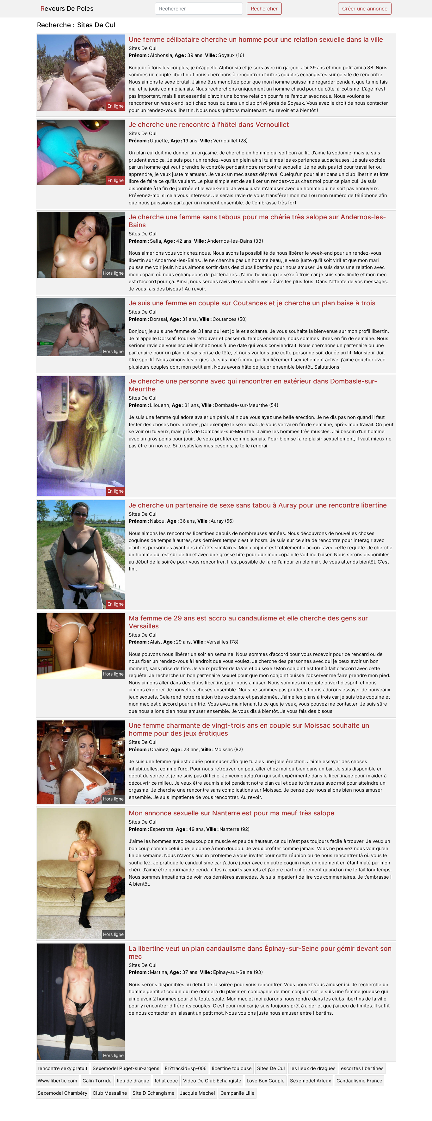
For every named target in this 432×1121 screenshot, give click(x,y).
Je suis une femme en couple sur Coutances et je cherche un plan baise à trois (252, 303)
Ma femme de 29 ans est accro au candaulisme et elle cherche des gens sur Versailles (248, 622)
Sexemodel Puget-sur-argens (126, 1068)
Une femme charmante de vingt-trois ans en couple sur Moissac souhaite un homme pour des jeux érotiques (249, 729)
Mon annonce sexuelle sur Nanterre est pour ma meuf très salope (231, 813)
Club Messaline (110, 1093)
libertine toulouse (232, 1068)
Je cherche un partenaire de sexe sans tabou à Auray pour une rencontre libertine (258, 505)
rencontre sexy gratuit (62, 1068)
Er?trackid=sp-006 (186, 1068)
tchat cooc (166, 1081)
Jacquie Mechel (197, 1093)
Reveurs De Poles (66, 8)
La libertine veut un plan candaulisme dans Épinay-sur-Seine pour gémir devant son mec (260, 952)
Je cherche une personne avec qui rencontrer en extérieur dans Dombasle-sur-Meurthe (253, 385)
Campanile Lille (237, 1093)
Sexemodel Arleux (310, 1081)
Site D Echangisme (154, 1093)
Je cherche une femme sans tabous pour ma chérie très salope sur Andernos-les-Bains (257, 221)
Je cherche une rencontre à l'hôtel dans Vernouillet (209, 124)
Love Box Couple (266, 1081)
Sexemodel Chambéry (62, 1093)
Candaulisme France (359, 1081)
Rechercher (264, 8)
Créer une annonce (364, 8)
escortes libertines (362, 1068)
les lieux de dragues (313, 1068)
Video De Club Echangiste (212, 1081)
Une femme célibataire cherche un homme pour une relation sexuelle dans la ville (256, 39)
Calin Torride (97, 1081)
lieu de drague (133, 1081)
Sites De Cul (271, 1068)
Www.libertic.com (57, 1081)
